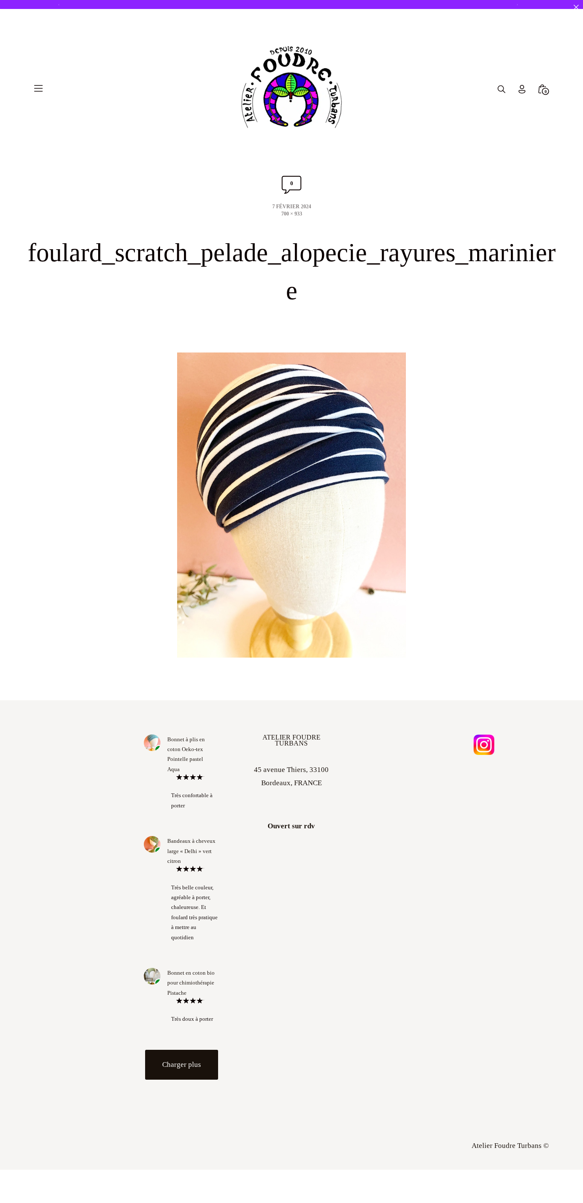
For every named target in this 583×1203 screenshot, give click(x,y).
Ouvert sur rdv (291, 826)
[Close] (576, 7)
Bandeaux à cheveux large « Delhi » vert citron (191, 851)
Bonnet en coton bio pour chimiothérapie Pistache (191, 983)
